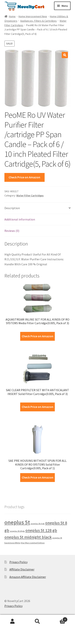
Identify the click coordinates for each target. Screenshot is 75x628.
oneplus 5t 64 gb (17, 531)
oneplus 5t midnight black (28, 537)
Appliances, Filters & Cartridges (38, 21)
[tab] (37, 208)
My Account (12, 621)
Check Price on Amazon (24, 177)
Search (37, 621)
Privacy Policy (18, 562)
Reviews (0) (11, 231)
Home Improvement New (32, 16)
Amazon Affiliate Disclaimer (27, 577)
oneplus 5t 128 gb (41, 530)
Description (12, 208)
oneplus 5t (17, 522)
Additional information (19, 219)
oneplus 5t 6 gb (38, 523)
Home (12, 16)
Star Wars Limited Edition (33, 543)
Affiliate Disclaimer (21, 569)
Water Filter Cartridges (30, 195)
